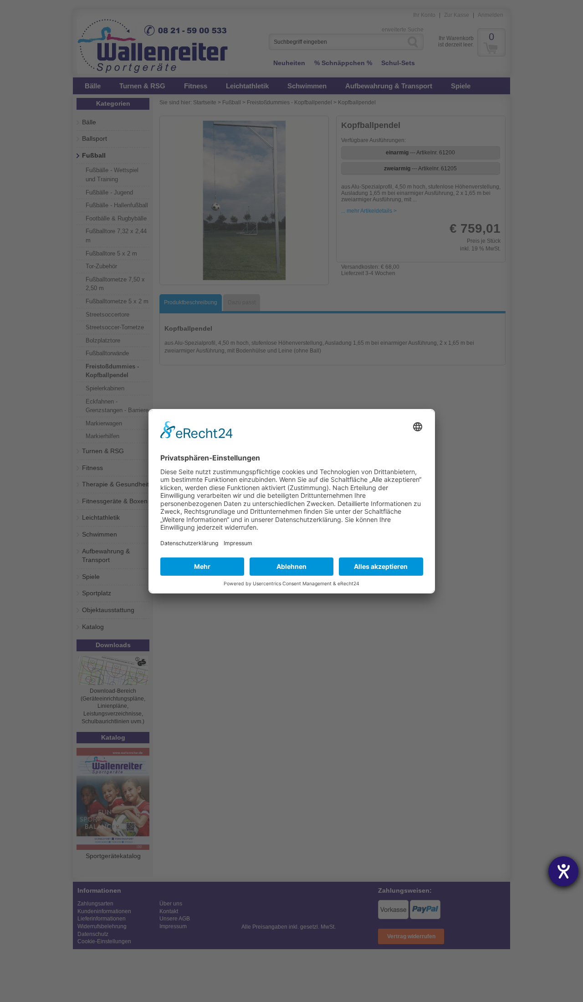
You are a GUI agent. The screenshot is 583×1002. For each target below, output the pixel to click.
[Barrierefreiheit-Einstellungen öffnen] (563, 871)
